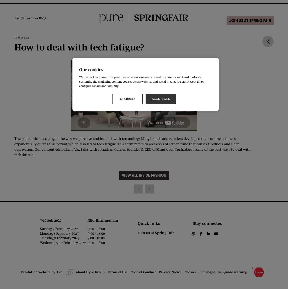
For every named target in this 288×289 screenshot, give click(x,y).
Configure (127, 98)
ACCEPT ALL (161, 98)
